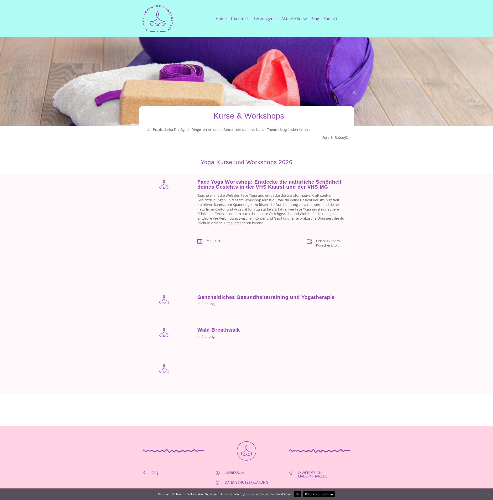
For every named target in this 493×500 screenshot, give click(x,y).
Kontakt (330, 19)
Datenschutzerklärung (246, 482)
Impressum (234, 472)
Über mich (240, 19)
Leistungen (263, 19)
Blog (315, 19)
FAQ (155, 472)
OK (297, 494)
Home (221, 19)
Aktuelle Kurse (294, 19)
